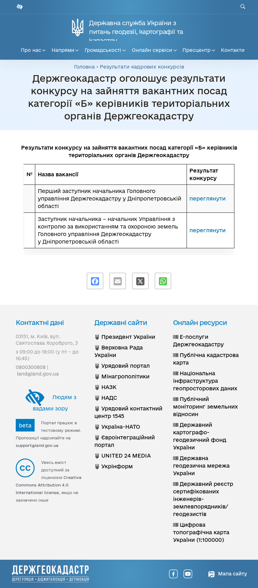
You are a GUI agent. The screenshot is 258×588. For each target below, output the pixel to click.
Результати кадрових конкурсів (142, 66)
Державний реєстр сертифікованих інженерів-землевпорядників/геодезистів (203, 499)
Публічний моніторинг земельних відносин (205, 406)
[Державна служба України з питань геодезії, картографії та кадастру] (50, 573)
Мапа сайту (232, 573)
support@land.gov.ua (37, 445)
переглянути (207, 198)
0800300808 (31, 367)
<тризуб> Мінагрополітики (121, 376)
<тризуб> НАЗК (105, 387)
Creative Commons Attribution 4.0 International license (48, 485)
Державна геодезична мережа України (201, 465)
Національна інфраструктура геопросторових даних (205, 380)
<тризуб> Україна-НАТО (117, 427)
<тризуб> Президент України (124, 337)
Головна (84, 66)
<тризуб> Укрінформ (113, 466)
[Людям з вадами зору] (19, 6)
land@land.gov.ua (38, 373)
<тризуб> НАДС (105, 398)
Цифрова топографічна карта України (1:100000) (201, 532)
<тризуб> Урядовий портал (122, 366)
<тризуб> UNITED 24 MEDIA (122, 456)
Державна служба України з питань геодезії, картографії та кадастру (136, 31)
